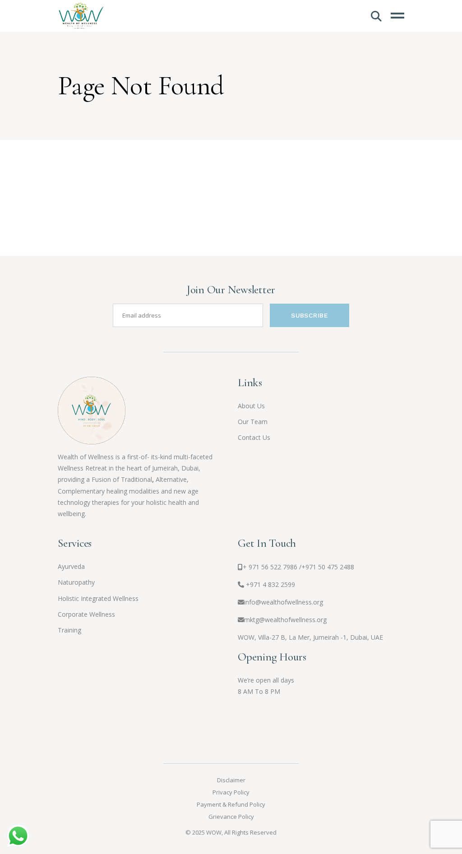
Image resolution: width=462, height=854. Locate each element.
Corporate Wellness (86, 614)
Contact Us (254, 437)
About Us (251, 406)
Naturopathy (76, 582)
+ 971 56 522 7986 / (298, 567)
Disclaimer (231, 780)
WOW (214, 832)
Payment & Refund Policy (231, 804)
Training (69, 630)
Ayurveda (71, 566)
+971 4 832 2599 (270, 584)
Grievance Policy (231, 816)
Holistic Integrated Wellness (98, 598)
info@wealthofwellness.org (283, 602)
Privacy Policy (231, 792)
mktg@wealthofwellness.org (285, 619)
